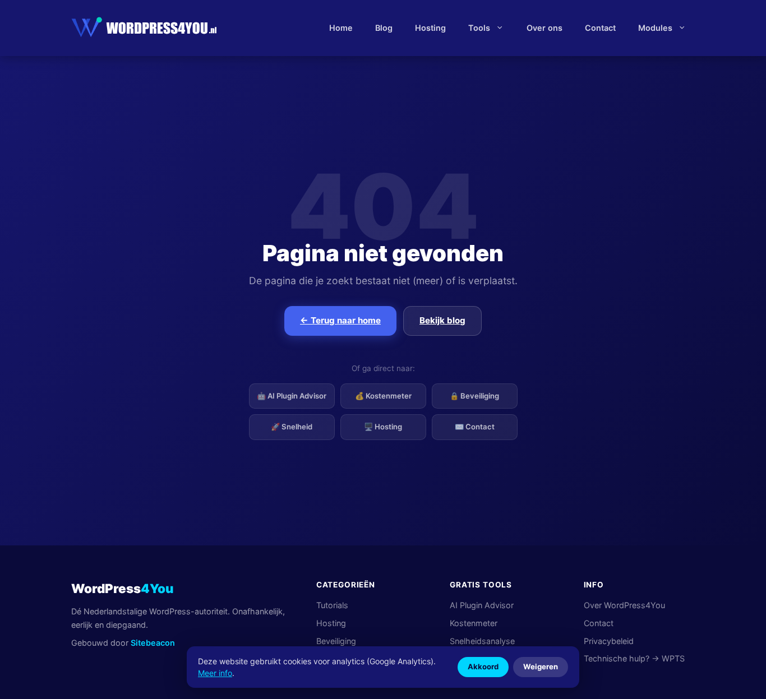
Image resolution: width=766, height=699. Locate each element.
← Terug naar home (340, 320)
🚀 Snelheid (291, 426)
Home (341, 28)
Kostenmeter (473, 623)
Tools (479, 28)
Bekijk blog (442, 320)
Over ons (544, 28)
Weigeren (540, 666)
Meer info (215, 673)
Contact (600, 28)
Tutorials (332, 605)
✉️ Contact (475, 426)
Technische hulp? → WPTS (634, 658)
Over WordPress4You (624, 605)
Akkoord (483, 666)
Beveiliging (336, 641)
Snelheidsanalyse (482, 641)
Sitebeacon (153, 642)
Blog (384, 28)
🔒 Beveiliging (474, 395)
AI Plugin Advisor (482, 605)
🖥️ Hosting (383, 426)
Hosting (430, 28)
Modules (655, 28)
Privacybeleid (609, 641)
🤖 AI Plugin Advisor (291, 395)
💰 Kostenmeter (383, 395)
